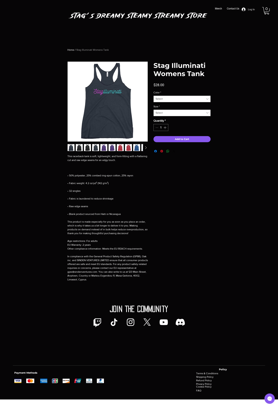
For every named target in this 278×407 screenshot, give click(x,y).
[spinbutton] (161, 127)
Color (157, 92)
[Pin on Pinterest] (162, 151)
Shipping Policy (204, 377)
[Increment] (165, 127)
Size (156, 106)
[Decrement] (156, 127)
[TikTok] (114, 322)
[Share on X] (174, 151)
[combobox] (182, 99)
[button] (266, 10)
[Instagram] (130, 322)
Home (70, 49)
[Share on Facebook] (156, 151)
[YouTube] (164, 322)
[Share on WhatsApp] (168, 151)
